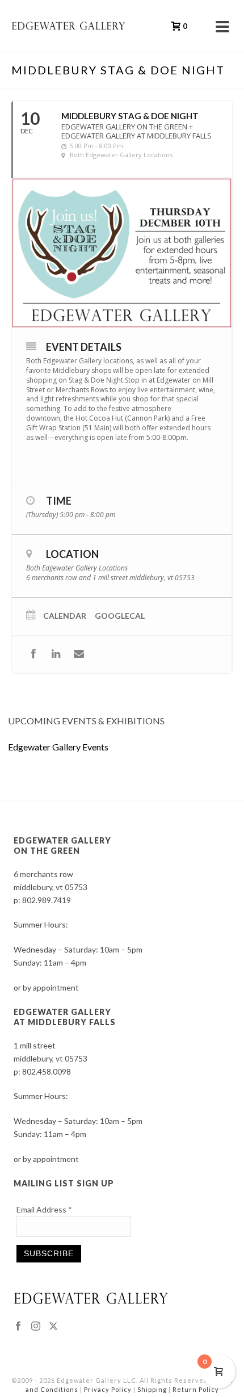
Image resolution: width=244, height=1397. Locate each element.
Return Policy (196, 1389)
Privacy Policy (108, 1389)
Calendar (64, 615)
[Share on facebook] (33, 654)
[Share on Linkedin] (56, 654)
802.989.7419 (46, 900)
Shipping (152, 1389)
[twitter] (53, 1327)
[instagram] (35, 1327)
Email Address (44, 1209)
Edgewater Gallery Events (58, 746)
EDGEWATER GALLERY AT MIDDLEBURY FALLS (65, 1017)
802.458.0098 (46, 1071)
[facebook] (18, 1327)
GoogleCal (120, 615)
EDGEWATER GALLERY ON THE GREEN (62, 845)
